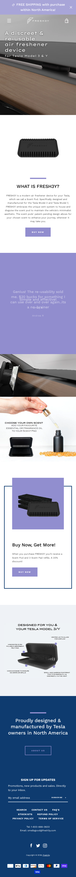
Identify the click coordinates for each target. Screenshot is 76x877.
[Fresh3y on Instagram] (45, 845)
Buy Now (38, 232)
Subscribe (56, 797)
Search (22, 810)
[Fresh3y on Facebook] (31, 845)
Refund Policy (47, 814)
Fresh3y (46, 855)
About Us (38, 750)
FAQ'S (56, 810)
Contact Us (39, 810)
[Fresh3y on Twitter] (38, 845)
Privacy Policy (23, 818)
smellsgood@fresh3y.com (42, 830)
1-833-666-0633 (40, 827)
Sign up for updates (38, 780)
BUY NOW (25, 572)
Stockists (25, 814)
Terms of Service (51, 818)
